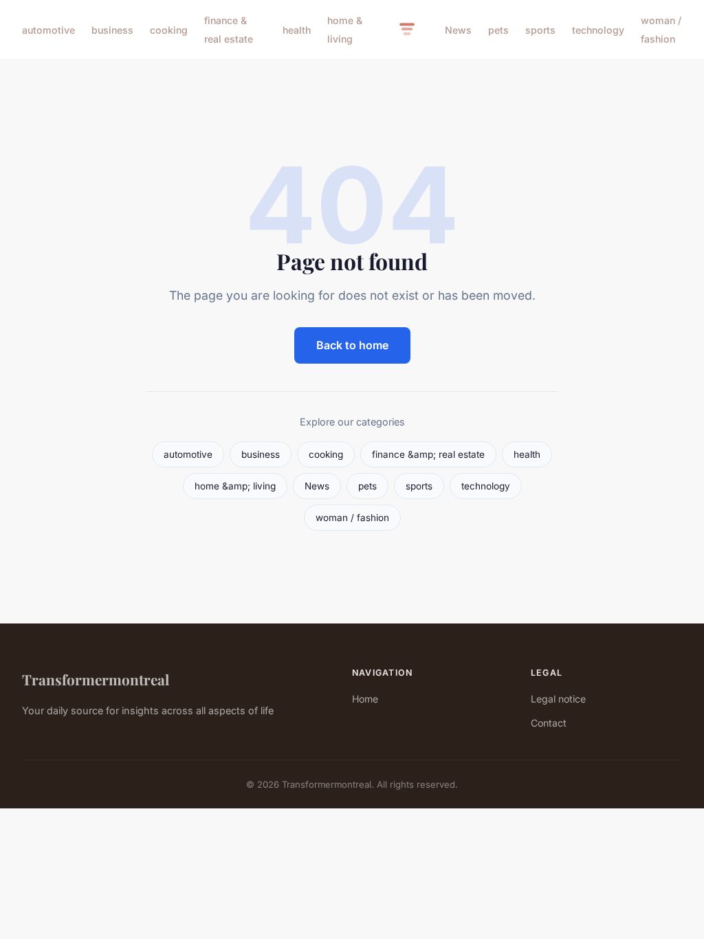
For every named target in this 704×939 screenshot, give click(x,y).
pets (498, 30)
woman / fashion (661, 29)
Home (365, 699)
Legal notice (558, 699)
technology (598, 30)
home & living (344, 29)
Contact (548, 723)
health (297, 30)
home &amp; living (235, 485)
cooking (169, 30)
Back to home (352, 345)
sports (540, 30)
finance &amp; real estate (428, 454)
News (458, 30)
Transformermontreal (95, 679)
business (112, 30)
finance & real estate (228, 29)
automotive (48, 30)
